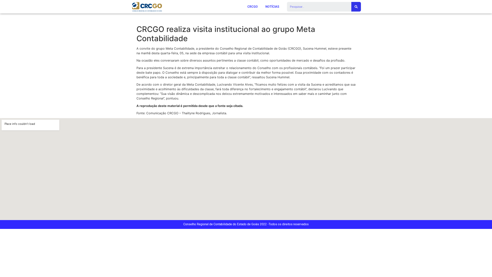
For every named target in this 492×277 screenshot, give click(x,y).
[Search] (356, 7)
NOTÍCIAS (272, 6)
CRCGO (252, 6)
